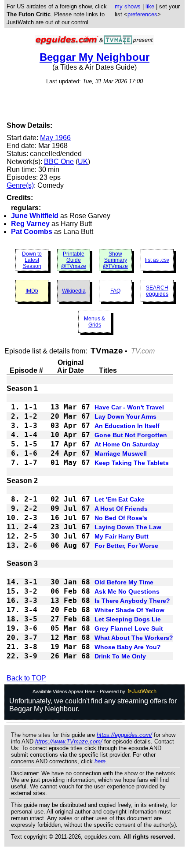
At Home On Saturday (126, 444)
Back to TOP (26, 678)
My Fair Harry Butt (121, 536)
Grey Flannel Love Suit (128, 628)
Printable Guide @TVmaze (73, 260)
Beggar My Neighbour (94, 57)
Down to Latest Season (32, 260)
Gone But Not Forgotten (130, 435)
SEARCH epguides (157, 291)
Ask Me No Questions (127, 591)
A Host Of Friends (121, 508)
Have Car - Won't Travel (129, 407)
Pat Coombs (31, 231)
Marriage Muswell (120, 453)
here (99, 761)
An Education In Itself (127, 425)
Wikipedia (74, 291)
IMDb (31, 291)
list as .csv (157, 260)
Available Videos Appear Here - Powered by (80, 691)
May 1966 (55, 137)
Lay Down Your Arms (125, 416)
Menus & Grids (94, 322)
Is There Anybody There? (132, 600)
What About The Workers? (133, 637)
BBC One (59, 161)
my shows (128, 6)
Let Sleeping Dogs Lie (127, 619)
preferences (142, 14)
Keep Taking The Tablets (131, 462)
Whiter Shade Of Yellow (129, 609)
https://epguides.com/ (124, 735)
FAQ (115, 291)
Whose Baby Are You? (127, 646)
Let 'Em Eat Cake (119, 499)
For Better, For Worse (126, 545)
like (149, 6)
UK (83, 161)
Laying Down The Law (127, 527)
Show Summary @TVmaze (115, 260)
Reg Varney (30, 223)
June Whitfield (34, 215)
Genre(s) (20, 185)
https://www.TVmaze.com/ (68, 741)
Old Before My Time (123, 582)
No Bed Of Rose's (120, 517)
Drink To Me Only (120, 656)
